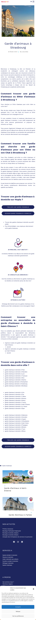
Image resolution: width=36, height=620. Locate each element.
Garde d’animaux (7, 565)
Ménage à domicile (8, 563)
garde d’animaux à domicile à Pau (14, 394)
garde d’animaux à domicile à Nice (14, 378)
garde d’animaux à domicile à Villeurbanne (17, 421)
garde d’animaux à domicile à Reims (15, 400)
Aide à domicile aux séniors (10, 559)
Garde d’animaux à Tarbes (20, 515)
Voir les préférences (18, 616)
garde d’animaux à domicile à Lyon (15, 374)
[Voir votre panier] (31, 1)
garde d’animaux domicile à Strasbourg (16, 384)
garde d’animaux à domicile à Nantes (15, 380)
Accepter (18, 607)
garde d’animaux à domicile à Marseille (16, 372)
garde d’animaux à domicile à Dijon (15, 408)
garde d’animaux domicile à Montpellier (16, 382)
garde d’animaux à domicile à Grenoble (16, 417)
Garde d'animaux (7, 466)
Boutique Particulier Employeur (12, 531)
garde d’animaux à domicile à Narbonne (16, 415)
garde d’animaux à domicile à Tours (15, 429)
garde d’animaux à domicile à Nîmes (15, 431)
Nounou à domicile (8, 557)
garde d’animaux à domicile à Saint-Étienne (17, 404)
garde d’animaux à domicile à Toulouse (16, 376)
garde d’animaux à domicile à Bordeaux (16, 386)
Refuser (18, 611)
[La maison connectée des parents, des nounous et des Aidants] (5, 1)
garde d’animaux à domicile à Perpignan (16, 425)
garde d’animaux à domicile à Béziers (15, 427)
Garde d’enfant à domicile (10, 555)
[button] (33, 589)
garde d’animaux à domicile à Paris (15, 370)
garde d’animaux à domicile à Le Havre (16, 406)
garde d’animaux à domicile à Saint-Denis (17, 423)
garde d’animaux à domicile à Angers (15, 419)
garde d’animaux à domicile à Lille (14, 392)
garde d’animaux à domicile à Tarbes (15, 396)
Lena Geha (25, 52)
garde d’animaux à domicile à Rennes (15, 398)
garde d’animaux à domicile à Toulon (15, 402)
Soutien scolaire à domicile (10, 561)
